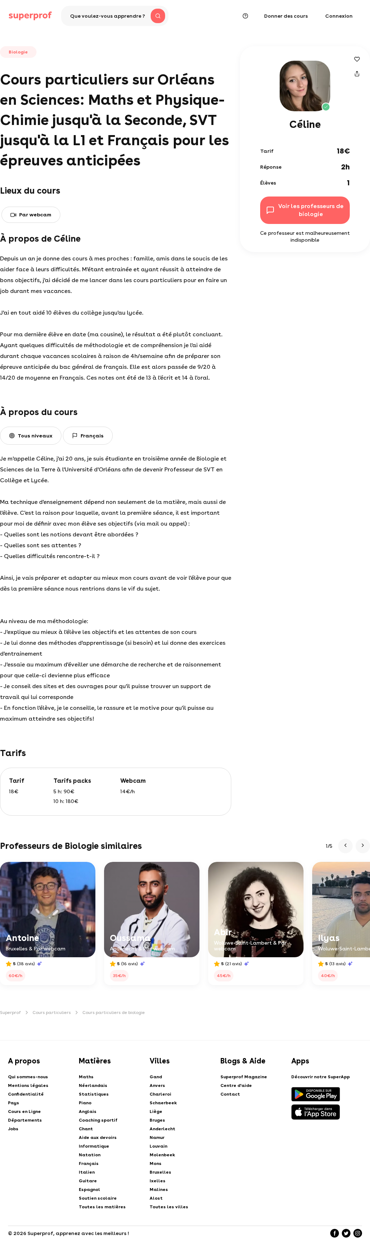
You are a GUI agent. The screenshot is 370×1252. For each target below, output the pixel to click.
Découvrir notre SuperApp (320, 1076)
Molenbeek (162, 1154)
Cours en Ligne (24, 1111)
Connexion (339, 16)
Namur (157, 1137)
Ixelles (157, 1180)
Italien (87, 1172)
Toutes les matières (102, 1206)
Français (89, 1163)
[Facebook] (334, 1233)
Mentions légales (28, 1085)
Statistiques (94, 1094)
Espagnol (89, 1189)
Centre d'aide (236, 1085)
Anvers (157, 1085)
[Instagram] (357, 1233)
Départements (25, 1120)
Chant (86, 1128)
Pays (13, 1102)
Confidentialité (26, 1094)
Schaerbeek (163, 1102)
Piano (85, 1102)
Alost (156, 1198)
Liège (156, 1111)
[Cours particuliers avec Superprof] (30, 16)
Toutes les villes (169, 1206)
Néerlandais (93, 1085)
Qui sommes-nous (28, 1076)
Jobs (13, 1128)
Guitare (88, 1180)
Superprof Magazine (243, 1076)
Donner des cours (286, 16)
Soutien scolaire (98, 1198)
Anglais (87, 1111)
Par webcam (35, 214)
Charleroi (160, 1094)
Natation (89, 1154)
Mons (156, 1163)
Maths (86, 1076)
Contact (230, 1094)
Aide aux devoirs (98, 1137)
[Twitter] (346, 1233)
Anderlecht (162, 1128)
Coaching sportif (98, 1120)
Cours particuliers (52, 1012)
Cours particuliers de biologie (113, 1012)
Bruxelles (160, 1172)
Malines (159, 1189)
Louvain (158, 1146)
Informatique (94, 1146)
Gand (156, 1076)
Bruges (157, 1120)
